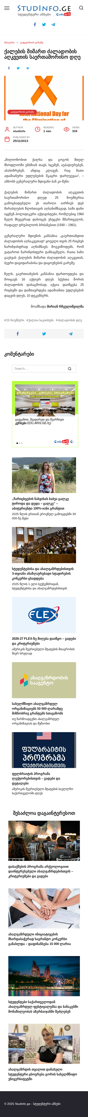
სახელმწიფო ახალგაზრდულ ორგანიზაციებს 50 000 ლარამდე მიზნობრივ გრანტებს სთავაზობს (37, 708)
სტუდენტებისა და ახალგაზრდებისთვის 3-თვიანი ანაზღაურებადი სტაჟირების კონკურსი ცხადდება (43, 573)
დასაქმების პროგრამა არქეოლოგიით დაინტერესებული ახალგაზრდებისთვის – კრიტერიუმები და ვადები (40, 871)
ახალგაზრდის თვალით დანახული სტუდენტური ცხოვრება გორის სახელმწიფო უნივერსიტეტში (42, 1074)
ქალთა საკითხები (41, 320)
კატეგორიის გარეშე (22, 112)
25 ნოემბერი (15, 320)
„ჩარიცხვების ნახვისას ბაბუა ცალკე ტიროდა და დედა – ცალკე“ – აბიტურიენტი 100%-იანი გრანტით (40, 503)
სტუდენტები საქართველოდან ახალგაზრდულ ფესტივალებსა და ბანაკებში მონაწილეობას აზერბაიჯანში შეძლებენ (43, 1006)
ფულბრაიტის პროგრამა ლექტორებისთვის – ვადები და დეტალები (36, 778)
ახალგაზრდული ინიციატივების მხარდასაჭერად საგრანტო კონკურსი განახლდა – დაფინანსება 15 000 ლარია (39, 938)
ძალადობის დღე (70, 320)
